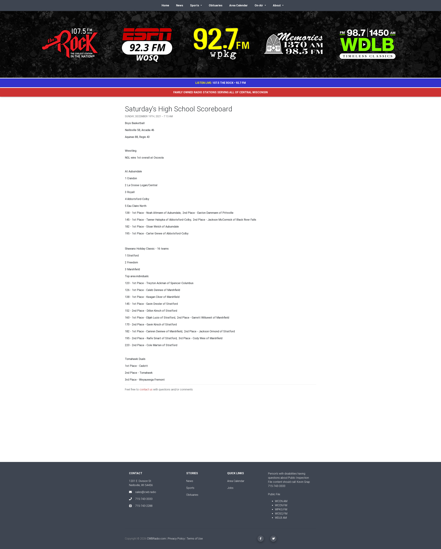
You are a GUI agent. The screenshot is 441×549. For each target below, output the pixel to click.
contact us (146, 389)
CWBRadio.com (156, 538)
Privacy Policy (176, 538)
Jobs (230, 488)
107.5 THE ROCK (222, 82)
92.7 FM (241, 82)
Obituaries (215, 5)
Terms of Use (195, 538)
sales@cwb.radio (145, 492)
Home (165, 5)
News (179, 5)
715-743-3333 (143, 499)
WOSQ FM (281, 513)
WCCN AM (281, 501)
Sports (190, 488)
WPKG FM (281, 509)
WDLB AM (281, 517)
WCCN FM (281, 505)
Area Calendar (238, 5)
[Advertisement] (220, 429)
